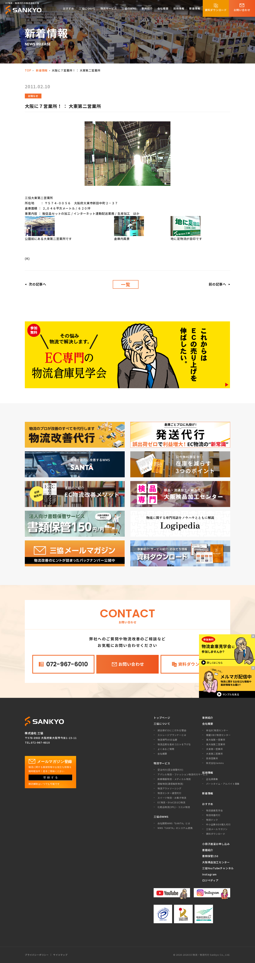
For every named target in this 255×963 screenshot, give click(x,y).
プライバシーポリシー (37, 955)
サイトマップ (60, 955)
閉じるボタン (253, 636)
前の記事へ (217, 284)
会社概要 (207, 723)
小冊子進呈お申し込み (216, 844)
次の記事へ (37, 284)
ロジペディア (210, 880)
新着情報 (42, 70)
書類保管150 (210, 856)
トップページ (162, 717)
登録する (51, 777)
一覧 (125, 284)
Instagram (209, 874)
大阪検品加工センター (216, 862)
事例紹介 (207, 717)
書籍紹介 (207, 850)
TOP (28, 70)
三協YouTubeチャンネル (216, 868)
